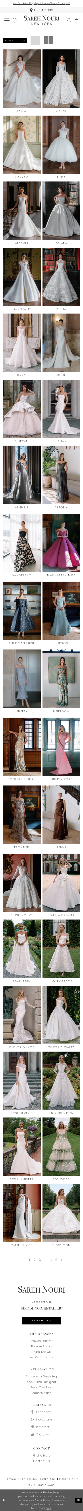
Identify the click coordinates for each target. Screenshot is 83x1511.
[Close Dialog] (4, 1500)
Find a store (41, 1455)
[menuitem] (41, 10)
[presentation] (22, 78)
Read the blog (41, 1387)
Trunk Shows (41, 1352)
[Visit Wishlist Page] (15, 20)
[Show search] (69, 20)
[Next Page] (62, 1259)
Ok (79, 1500)
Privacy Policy (15, 1479)
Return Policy (68, 1479)
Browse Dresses (41, 1341)
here (48, 1508)
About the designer (41, 1382)
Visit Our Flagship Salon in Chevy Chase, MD (41, 3)
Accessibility (41, 1393)
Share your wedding (41, 1376)
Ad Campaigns (41, 1357)
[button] (7, 20)
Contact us (41, 1320)
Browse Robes (41, 1346)
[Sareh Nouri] (41, 20)
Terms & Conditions (42, 1479)
